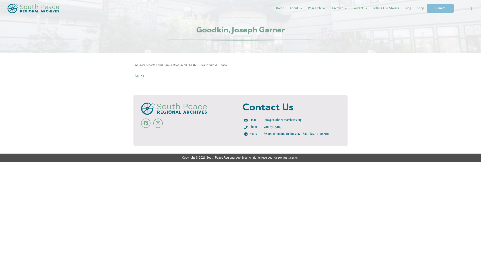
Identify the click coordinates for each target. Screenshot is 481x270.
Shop (420, 8)
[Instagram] (158, 123)
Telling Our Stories (386, 8)
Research (314, 8)
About (294, 8)
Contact (357, 8)
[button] (470, 8)
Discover (337, 8)
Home (280, 8)
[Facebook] (146, 123)
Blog (408, 8)
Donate (440, 8)
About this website (286, 157)
